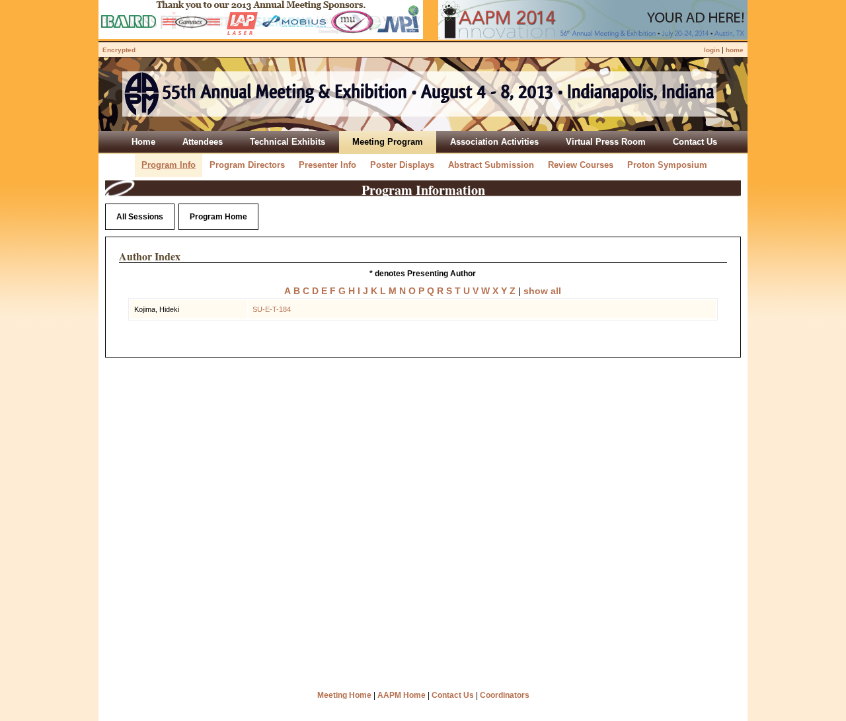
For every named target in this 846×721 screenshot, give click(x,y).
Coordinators (504, 695)
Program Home (218, 216)
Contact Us (453, 695)
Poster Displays (402, 165)
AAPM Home (401, 695)
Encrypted (118, 50)
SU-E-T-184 (271, 309)
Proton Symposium (667, 165)
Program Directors (247, 165)
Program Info (168, 165)
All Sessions (139, 216)
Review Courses (580, 165)
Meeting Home (344, 695)
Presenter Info (327, 165)
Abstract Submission (491, 165)
